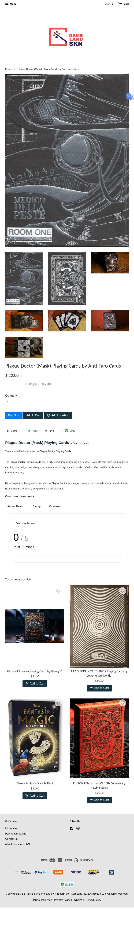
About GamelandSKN (17, 844)
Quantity (11, 395)
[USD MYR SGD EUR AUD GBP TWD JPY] (109, 3)
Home (8, 69)
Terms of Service (42, 899)
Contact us (11, 838)
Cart (126, 3)
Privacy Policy (62, 899)
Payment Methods (15, 833)
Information (11, 828)
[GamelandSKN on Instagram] (78, 828)
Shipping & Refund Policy (87, 899)
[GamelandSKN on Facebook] (71, 828)
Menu (13, 3)
